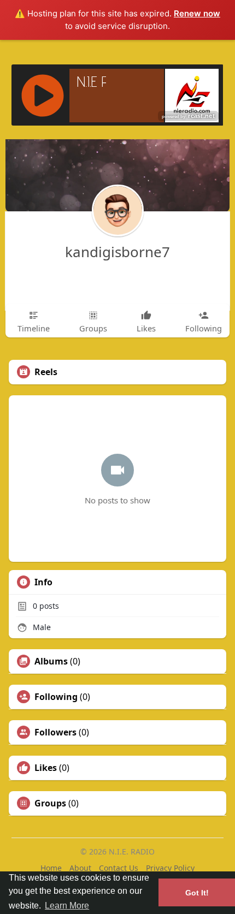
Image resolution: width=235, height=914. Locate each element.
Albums (51, 661)
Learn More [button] (67, 905)
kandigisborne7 (117, 252)
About (80, 868)
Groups (50, 803)
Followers (55, 732)
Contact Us (118, 868)
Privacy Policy (170, 868)
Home (51, 868)
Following (56, 696)
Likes (45, 767)
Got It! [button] (197, 892)
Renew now (197, 13)
